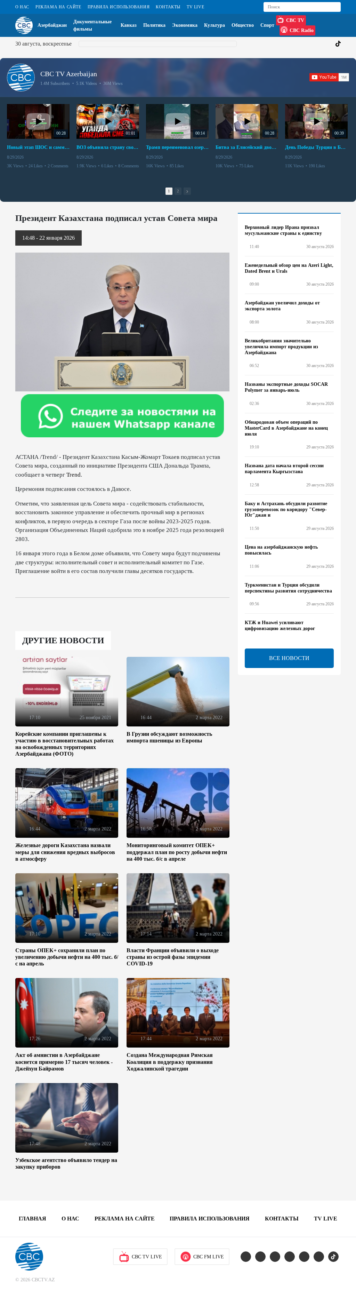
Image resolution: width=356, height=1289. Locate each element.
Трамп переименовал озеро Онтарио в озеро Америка (177, 147)
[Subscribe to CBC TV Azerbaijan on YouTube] (329, 77)
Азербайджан (52, 25)
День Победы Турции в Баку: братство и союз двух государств (316, 147)
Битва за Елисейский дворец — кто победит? (247, 147)
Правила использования (119, 7)
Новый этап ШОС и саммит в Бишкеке (38, 147)
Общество (243, 25)
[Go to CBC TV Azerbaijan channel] (21, 77)
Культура (214, 25)
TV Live (195, 7)
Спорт (267, 25)
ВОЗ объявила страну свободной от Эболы (107, 147)
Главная (32, 1219)
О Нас (22, 7)
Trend (73, 474)
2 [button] (178, 191)
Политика (154, 25)
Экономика (184, 25)
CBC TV (295, 20)
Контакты (168, 7)
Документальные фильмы (92, 25)
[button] (187, 191)
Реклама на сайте (58, 7)
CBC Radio (302, 30)
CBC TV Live (147, 1256)
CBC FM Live (208, 1256)
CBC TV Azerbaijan (68, 74)
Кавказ (129, 25)
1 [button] (169, 191)
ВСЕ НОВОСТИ (289, 658)
